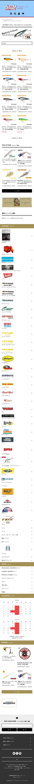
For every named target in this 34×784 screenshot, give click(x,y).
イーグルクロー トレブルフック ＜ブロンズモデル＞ (9, 657)
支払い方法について (14, 764)
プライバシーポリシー (8, 768)
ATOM (18, 769)
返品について (10, 766)
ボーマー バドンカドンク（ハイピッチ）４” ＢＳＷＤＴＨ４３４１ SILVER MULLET (24, 108)
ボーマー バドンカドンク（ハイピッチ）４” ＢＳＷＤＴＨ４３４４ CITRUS (24, 128)
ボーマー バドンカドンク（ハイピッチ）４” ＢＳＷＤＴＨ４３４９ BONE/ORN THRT (24, 68)
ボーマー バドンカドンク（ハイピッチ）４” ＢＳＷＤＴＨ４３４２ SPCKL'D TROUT (9, 108)
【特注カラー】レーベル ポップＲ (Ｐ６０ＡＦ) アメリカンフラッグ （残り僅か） (24, 162)
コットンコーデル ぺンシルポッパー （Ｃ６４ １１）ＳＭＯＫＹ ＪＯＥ (9, 161)
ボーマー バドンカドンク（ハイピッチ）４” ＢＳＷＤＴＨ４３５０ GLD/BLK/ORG (9, 68)
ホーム (3, 19)
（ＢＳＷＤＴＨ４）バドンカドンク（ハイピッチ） (12, 20)
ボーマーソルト (9, 19)
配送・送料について (23, 764)
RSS (15, 769)
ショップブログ (26, 768)
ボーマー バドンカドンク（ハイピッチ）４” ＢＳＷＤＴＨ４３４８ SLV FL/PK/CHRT (9, 128)
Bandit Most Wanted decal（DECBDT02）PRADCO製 (24, 663)
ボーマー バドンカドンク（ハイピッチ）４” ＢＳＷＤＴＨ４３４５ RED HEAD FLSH (24, 88)
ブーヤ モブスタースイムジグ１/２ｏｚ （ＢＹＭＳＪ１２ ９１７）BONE (9, 182)
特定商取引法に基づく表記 (19, 766)
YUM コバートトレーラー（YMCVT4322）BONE (9, 682)
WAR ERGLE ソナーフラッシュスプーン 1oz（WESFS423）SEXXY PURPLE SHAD (24, 182)
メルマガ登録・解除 (18, 768)
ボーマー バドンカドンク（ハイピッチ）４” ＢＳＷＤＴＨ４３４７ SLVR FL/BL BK (9, 88)
